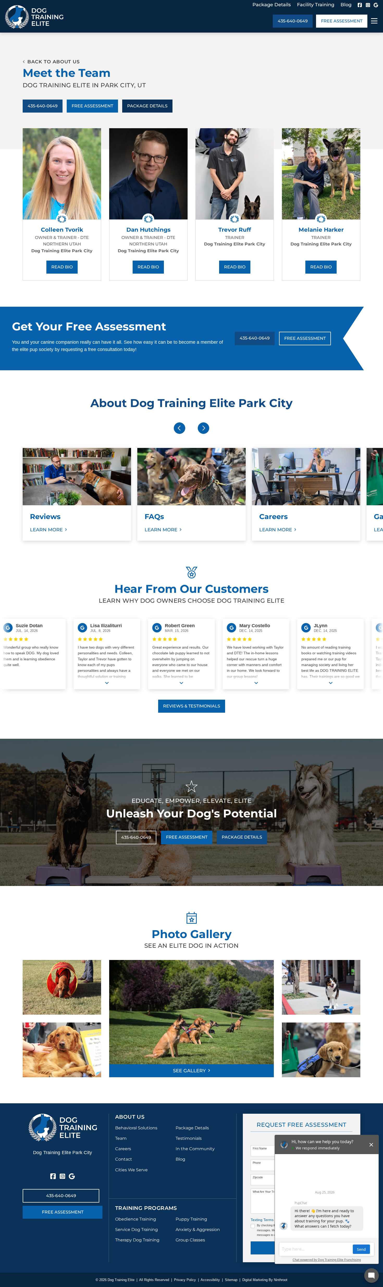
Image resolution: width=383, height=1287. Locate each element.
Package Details (271, 5)
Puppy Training (191, 1219)
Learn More (46, 530)
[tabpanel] (77, 494)
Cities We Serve (131, 1169)
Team (121, 1138)
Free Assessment (341, 21)
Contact (123, 1159)
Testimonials (189, 1138)
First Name (260, 1148)
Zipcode (258, 1177)
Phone (257, 1162)
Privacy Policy (185, 1280)
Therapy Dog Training (137, 1239)
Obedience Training (135, 1219)
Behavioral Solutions (136, 1127)
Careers (123, 1148)
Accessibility (210, 1280)
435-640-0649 (293, 21)
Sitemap (231, 1280)
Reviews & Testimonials (191, 706)
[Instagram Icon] (368, 5)
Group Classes (190, 1239)
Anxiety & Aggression (198, 1229)
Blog (346, 5)
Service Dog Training (136, 1229)
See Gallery (189, 1071)
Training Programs (146, 1208)
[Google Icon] (376, 5)
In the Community (195, 1148)
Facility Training (315, 5)
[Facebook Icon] (360, 5)
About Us (130, 1117)
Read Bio (62, 266)
